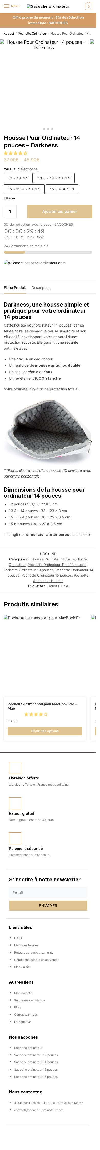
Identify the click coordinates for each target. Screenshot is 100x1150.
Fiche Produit (15, 287)
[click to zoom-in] (43, 82)
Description (41, 287)
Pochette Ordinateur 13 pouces (28, 570)
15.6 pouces (62, 189)
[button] (16, 153)
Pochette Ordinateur (32, 33)
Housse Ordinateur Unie (50, 559)
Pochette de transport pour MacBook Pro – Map (42, 706)
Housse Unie (57, 586)
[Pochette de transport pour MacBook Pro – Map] (45, 656)
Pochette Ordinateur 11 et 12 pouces (57, 564)
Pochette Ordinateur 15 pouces (47, 575)
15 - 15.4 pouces (24, 189)
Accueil (9, 33)
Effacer (9, 198)
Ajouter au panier (59, 211)
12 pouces (18, 178)
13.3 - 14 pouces (54, 178)
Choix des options (45, 731)
